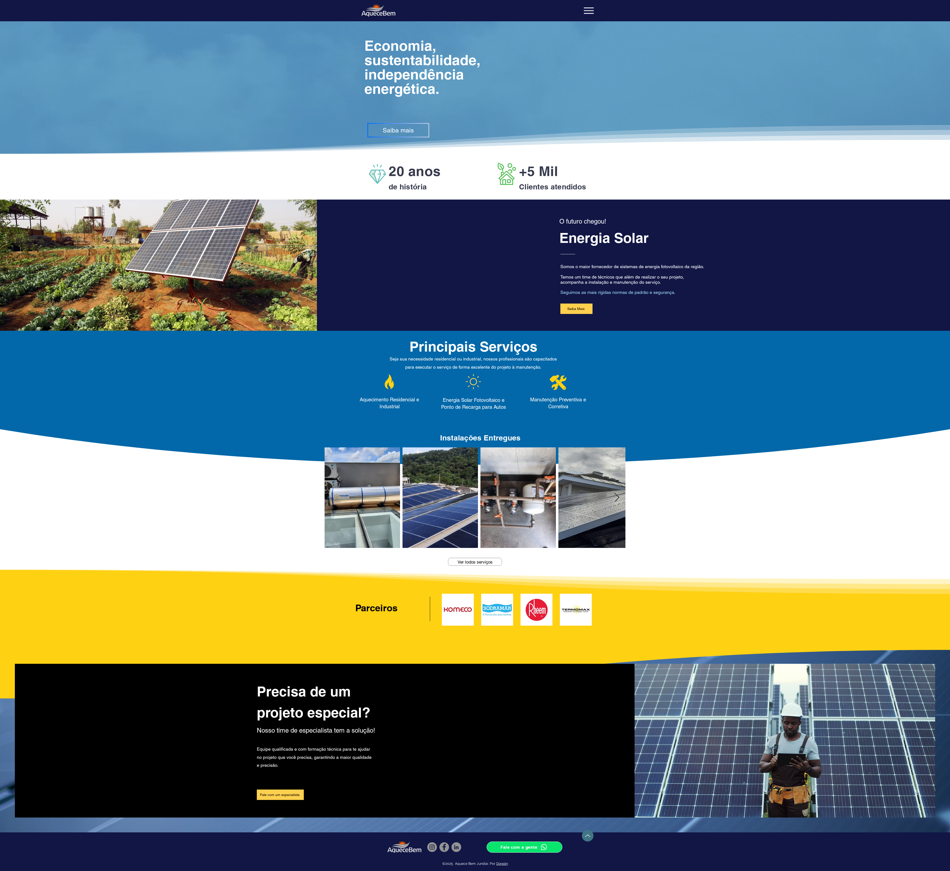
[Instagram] (282, 776)
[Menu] (589, 10)
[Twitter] (267, 776)
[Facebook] (259, 776)
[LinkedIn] (275, 776)
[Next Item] (617, 498)
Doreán (502, 864)
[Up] (588, 836)
